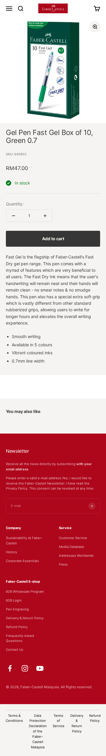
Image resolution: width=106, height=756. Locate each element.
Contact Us (14, 650)
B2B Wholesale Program (25, 591)
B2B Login (14, 600)
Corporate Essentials (22, 561)
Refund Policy (17, 627)
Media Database (71, 547)
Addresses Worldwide (76, 556)
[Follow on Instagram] (25, 668)
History (11, 552)
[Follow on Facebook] (10, 668)
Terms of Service (58, 721)
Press (63, 564)
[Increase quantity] (45, 216)
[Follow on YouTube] (40, 668)
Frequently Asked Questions (20, 638)
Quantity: (15, 203)
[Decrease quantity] (13, 216)
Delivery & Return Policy (25, 618)
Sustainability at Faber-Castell (24, 540)
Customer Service (73, 538)
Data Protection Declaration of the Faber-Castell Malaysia (38, 732)
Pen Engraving (17, 609)
